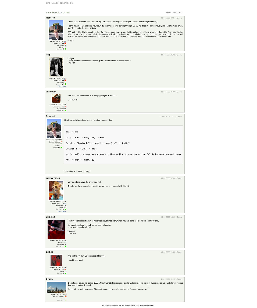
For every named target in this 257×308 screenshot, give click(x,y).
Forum (70, 3)
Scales (55, 3)
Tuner (63, 3)
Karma (59, 49)
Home (47, 3)
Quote (179, 18)
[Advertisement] (198, 66)
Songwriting (175, 13)
